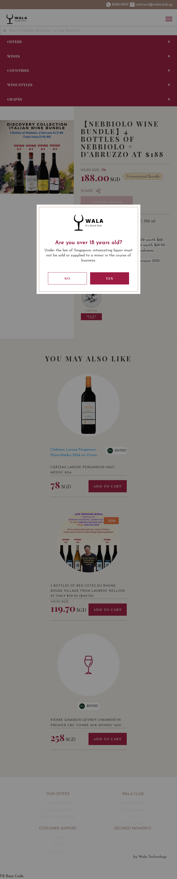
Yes (109, 278)
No (68, 278)
